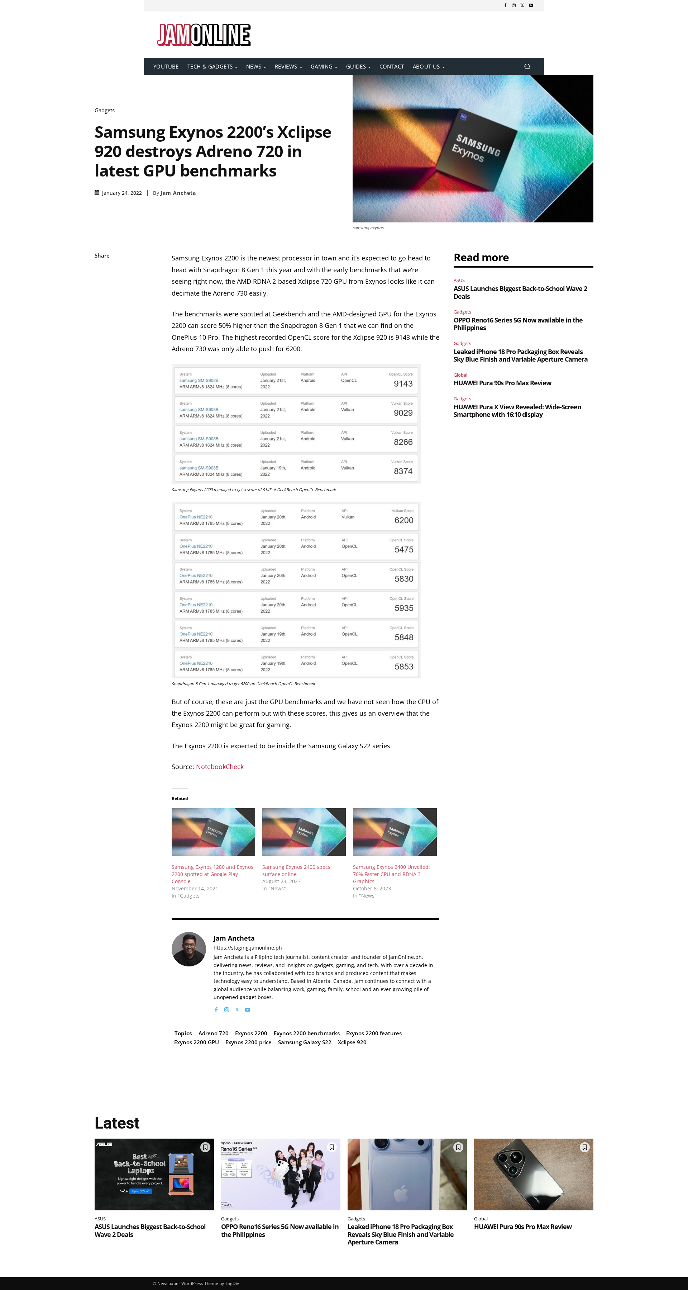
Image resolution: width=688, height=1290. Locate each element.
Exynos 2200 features (374, 1033)
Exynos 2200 (251, 1033)
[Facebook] (505, 5)
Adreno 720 (214, 1033)
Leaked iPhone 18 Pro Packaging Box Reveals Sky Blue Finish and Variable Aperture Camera (521, 355)
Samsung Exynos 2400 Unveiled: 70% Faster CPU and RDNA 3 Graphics (391, 874)
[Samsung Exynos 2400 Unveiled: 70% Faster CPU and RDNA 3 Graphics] (394, 832)
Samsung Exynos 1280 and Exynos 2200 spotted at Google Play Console (212, 874)
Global (460, 375)
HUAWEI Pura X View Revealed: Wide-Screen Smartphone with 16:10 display (517, 410)
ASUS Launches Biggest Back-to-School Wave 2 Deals (520, 292)
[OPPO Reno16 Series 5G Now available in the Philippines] (280, 1174)
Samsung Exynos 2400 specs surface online (296, 870)
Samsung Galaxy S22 (304, 1042)
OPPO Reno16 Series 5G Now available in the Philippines (518, 324)
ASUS (459, 280)
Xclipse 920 (352, 1042)
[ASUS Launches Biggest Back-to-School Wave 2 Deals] (154, 1174)
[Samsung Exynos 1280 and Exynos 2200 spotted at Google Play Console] (213, 832)
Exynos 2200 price (248, 1042)
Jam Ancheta (178, 193)
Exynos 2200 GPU (196, 1042)
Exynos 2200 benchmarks (307, 1033)
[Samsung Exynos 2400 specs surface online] (304, 832)
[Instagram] (514, 5)
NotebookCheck (220, 766)
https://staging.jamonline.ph (248, 948)
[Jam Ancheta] (189, 972)
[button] (527, 66)
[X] (522, 5)
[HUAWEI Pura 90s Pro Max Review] (533, 1174)
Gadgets (105, 110)
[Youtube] (531, 5)
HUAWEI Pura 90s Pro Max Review (502, 382)
